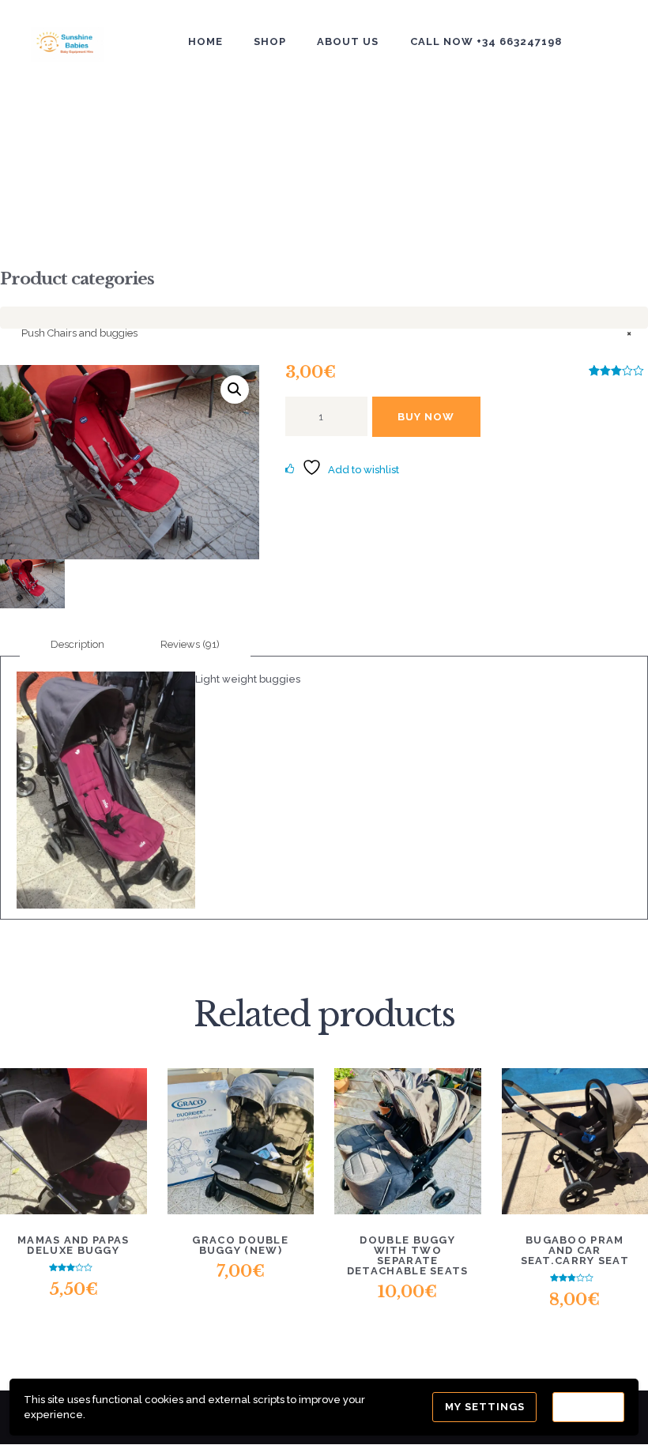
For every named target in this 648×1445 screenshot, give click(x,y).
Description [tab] (77, 644)
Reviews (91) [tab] (190, 644)
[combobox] (324, 318)
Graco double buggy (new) (240, 1245)
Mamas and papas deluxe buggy (73, 1245)
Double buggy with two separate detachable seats (408, 1255)
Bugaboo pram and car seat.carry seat (575, 1250)
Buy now (425, 417)
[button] (234, 389)
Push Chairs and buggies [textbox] (326, 333)
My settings (485, 1407)
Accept (588, 1407)
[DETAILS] (73, 1116)
